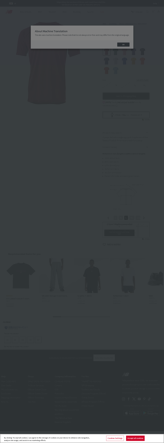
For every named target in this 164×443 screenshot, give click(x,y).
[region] (82, 438)
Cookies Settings (115, 438)
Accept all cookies (135, 438)
